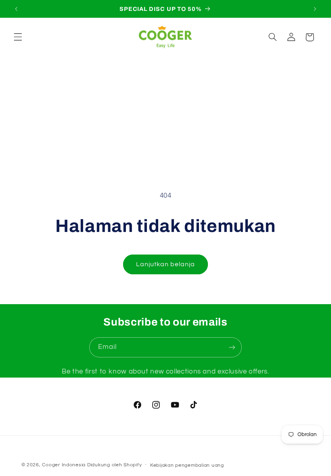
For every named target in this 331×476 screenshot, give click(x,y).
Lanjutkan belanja (165, 264)
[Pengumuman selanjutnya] (315, 9)
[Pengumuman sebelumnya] (16, 9)
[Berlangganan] (232, 347)
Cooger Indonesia (64, 465)
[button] (17, 37)
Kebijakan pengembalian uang (187, 465)
